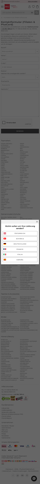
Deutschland (20, 244)
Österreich (20, 233)
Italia (20, 254)
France (20, 249)
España (20, 260)
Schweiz (20, 238)
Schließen (37, 222)
